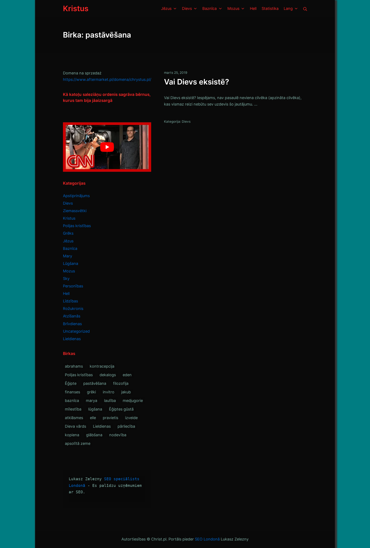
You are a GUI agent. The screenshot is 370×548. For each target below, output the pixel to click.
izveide (131, 417)
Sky (66, 278)
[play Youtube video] (107, 147)
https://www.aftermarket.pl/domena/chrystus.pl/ (107, 79)
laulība (110, 400)
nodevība (117, 435)
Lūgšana (70, 263)
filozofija (120, 383)
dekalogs (108, 375)
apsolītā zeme (77, 443)
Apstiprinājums (76, 195)
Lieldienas (72, 339)
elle (93, 417)
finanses (72, 392)
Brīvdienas (72, 324)
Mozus (69, 271)
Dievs (186, 121)
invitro (108, 392)
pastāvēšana (94, 383)
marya (91, 400)
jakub (126, 392)
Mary (67, 256)
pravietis (110, 417)
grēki (91, 392)
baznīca (72, 400)
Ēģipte (70, 383)
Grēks (68, 233)
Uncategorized (76, 331)
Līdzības (70, 301)
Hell (66, 293)
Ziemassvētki (75, 210)
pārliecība (126, 426)
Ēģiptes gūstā (121, 409)
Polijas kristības (77, 225)
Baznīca (70, 248)
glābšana (94, 435)
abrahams (74, 366)
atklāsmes (74, 417)
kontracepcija (102, 366)
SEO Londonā (207, 539)
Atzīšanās (71, 316)
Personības (73, 286)
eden (127, 375)
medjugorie (133, 400)
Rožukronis (73, 308)
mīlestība (73, 409)
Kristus (69, 218)
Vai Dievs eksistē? (196, 81)
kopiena (72, 435)
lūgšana (95, 409)
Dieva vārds (75, 426)
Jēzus (68, 241)
